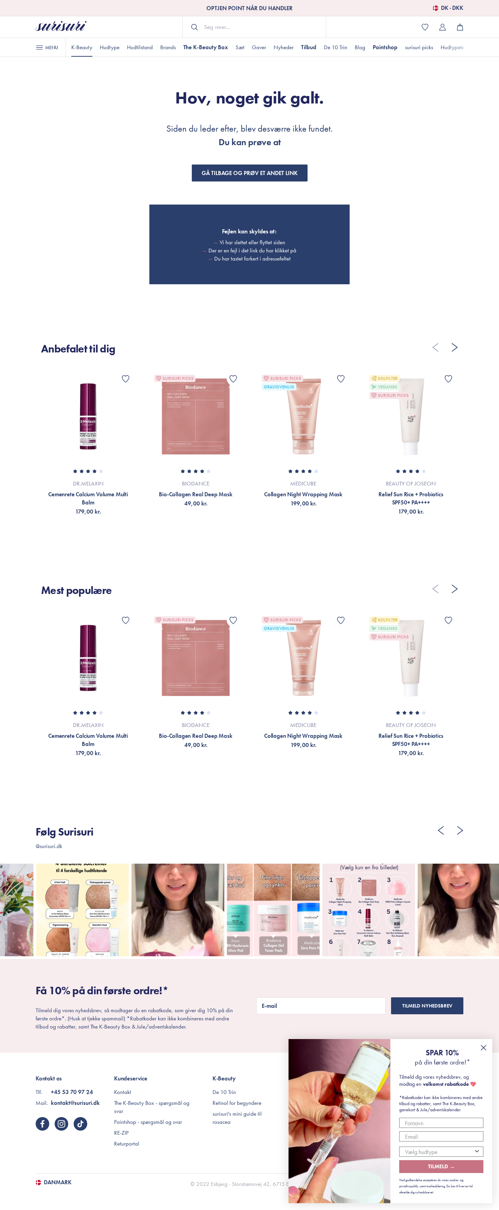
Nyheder (284, 47)
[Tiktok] (80, 1124)
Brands (168, 47)
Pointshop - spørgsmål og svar (148, 1122)
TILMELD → (441, 1166)
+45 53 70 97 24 (72, 1092)
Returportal (126, 1143)
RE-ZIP (121, 1132)
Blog (360, 47)
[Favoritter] (125, 378)
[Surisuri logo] (61, 27)
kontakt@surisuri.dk (75, 1103)
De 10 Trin (335, 47)
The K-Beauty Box (205, 47)
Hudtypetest (454, 47)
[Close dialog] (483, 1048)
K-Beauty (81, 47)
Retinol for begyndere (236, 1103)
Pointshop (385, 47)
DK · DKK (452, 8)
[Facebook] (42, 1124)
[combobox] (439, 1151)
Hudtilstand (140, 47)
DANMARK (58, 1182)
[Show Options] (477, 1151)
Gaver (259, 47)
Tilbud (308, 47)
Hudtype (109, 47)
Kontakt (122, 1092)
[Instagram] (61, 1124)
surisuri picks (419, 47)
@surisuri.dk (49, 846)
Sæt (240, 47)
